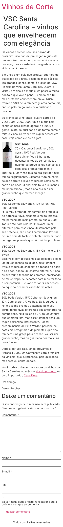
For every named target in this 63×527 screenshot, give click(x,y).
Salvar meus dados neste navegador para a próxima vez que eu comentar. (29, 503)
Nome (6, 457)
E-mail (7, 471)
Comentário (10, 415)
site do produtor (46, 371)
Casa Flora (30, 375)
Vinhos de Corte (28, 7)
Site (4, 485)
